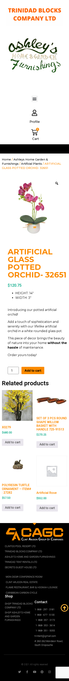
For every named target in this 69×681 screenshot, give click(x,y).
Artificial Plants (31, 163)
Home (6, 159)
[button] (34, 99)
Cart (35, 139)
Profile (35, 122)
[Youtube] (34, 671)
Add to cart (33, 370)
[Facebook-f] (27, 671)
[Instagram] (49, 671)
